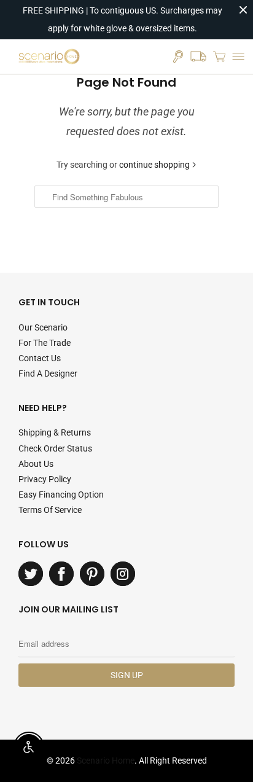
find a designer (47, 373)
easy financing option (61, 494)
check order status (55, 448)
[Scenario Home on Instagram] (123, 573)
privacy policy (44, 479)
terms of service (50, 510)
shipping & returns (54, 432)
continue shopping (155, 165)
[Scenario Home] (49, 57)
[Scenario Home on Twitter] (30, 573)
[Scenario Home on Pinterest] (92, 573)
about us (35, 464)
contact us (39, 358)
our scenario (43, 327)
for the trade (44, 343)
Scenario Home (105, 760)
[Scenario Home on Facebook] (61, 573)
